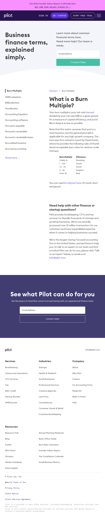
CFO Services (11, 379)
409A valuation (13, 97)
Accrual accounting (15, 148)
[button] (99, 15)
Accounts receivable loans (19, 137)
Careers (76, 379)
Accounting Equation (16, 114)
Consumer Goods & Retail (51, 408)
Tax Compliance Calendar (51, 456)
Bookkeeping (11, 367)
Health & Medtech (47, 373)
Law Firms (43, 396)
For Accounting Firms (82, 385)
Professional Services (49, 385)
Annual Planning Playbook (51, 433)
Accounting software (16, 120)
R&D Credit (10, 391)
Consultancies (45, 402)
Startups (43, 367)
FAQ (74, 402)
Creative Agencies (47, 391)
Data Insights (11, 468)
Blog (7, 438)
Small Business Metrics (49, 462)
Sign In (43, 15)
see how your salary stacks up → (52, 7)
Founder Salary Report (49, 450)
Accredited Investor (15, 143)
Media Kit (77, 391)
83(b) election (12, 102)
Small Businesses (47, 379)
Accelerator (11, 108)
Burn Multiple (14, 90)
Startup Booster (12, 396)
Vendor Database (13, 462)
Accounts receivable (16, 131)
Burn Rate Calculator (49, 444)
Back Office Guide (47, 438)
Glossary (53, 91)
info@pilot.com (57, 257)
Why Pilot (76, 373)
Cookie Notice (11, 493)
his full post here (72, 182)
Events (8, 444)
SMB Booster (11, 402)
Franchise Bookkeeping (50, 414)
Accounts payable (15, 125)
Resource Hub (11, 433)
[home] (8, 15)
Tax (6, 385)
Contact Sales (78, 62)
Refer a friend (78, 396)
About (75, 367)
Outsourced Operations (16, 373)
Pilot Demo (10, 450)
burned (90, 112)
